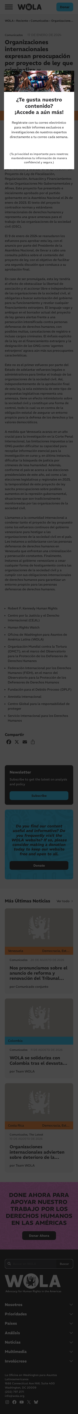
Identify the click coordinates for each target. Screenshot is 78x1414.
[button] (69, 76)
